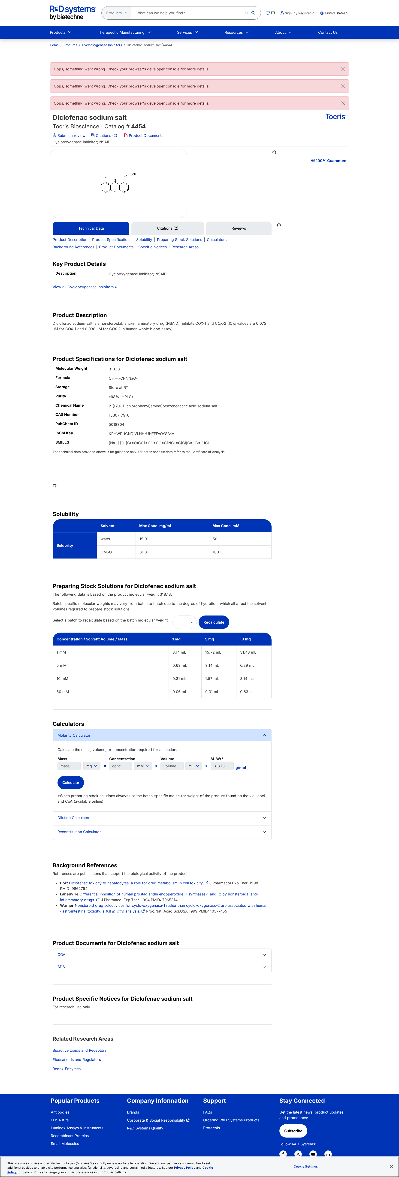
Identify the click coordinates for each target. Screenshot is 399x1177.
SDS (61, 966)
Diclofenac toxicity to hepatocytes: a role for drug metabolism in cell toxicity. (136, 883)
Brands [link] (133, 1112)
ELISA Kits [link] (60, 1120)
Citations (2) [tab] (167, 228)
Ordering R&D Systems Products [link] (231, 1120)
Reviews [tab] (239, 228)
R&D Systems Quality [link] (145, 1128)
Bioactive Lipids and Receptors (79, 1050)
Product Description (70, 239)
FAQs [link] (207, 1112)
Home (54, 45)
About (280, 32)
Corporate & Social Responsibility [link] (156, 1120)
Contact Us (328, 32)
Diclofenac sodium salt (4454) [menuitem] (149, 45)
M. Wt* (217, 759)
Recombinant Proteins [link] (70, 1135)
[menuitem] (54, 44)
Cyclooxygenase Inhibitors (102, 45)
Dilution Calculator (73, 817)
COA (61, 954)
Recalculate (213, 622)
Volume (167, 759)
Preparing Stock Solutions (179, 239)
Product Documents (145, 135)
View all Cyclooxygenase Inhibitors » (85, 287)
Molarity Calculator (74, 735)
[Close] (343, 69)
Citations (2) (106, 135)
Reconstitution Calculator (79, 831)
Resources (234, 32)
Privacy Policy (184, 1168)
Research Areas (185, 247)
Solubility (144, 239)
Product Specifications (111, 239)
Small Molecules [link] (65, 1143)
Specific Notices (152, 247)
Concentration (122, 759)
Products (57, 32)
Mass (62, 759)
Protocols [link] (211, 1128)
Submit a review (70, 135)
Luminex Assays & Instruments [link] (77, 1128)
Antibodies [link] (60, 1112)
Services (184, 32)
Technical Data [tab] (91, 228)
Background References (73, 247)
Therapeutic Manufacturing (121, 32)
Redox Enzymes (67, 1068)
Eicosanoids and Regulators (77, 1059)
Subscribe (293, 1131)
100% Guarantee (331, 160)
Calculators (217, 239)
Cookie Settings (306, 1166)
